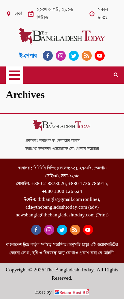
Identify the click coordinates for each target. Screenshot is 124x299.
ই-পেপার (28, 55)
